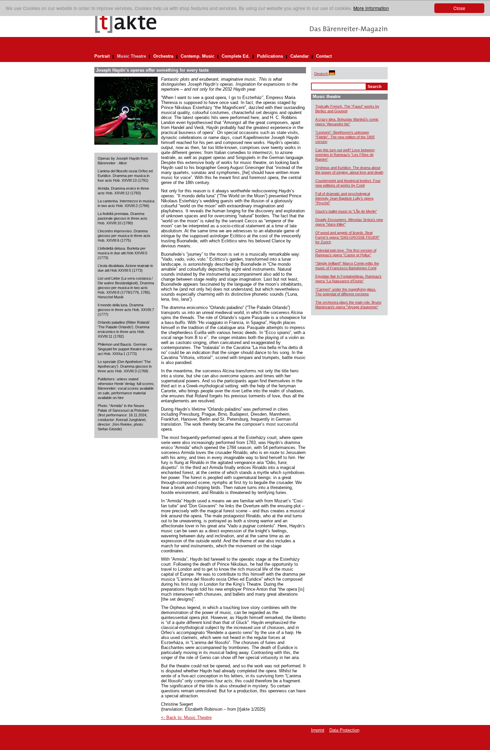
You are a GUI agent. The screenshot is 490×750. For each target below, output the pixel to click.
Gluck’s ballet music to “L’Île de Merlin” (346, 211)
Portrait (102, 56)
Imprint (317, 730)
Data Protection (344, 730)
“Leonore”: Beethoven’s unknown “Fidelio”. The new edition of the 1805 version (345, 137)
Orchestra (163, 56)
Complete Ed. (236, 56)
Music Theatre (131, 56)
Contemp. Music (197, 56)
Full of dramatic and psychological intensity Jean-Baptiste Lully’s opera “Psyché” (344, 198)
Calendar (299, 56)
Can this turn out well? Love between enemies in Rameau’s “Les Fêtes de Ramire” (345, 154)
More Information (371, 8)
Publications (270, 56)
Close (459, 8)
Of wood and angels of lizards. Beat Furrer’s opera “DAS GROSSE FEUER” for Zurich (347, 237)
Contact (324, 56)
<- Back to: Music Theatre (186, 717)
